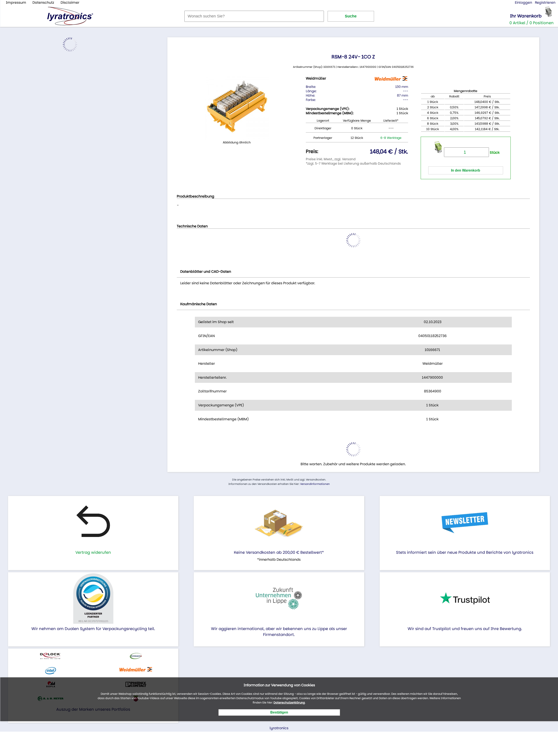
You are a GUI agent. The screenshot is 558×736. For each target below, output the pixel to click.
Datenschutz (43, 2)
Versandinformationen (315, 484)
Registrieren (545, 2)
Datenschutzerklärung (289, 702)
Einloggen (523, 2)
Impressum (16, 2)
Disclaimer (70, 2)
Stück (494, 152)
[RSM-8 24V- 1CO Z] (236, 107)
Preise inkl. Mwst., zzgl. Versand (331, 159)
